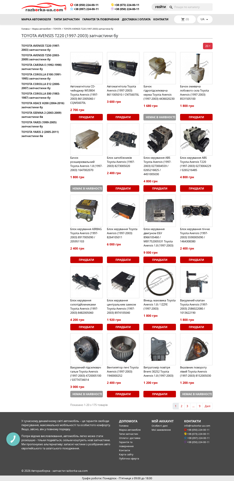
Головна (25, 28)
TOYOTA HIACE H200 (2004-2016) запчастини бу (42, 105)
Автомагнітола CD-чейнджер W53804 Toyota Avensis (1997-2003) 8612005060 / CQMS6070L (84, 94)
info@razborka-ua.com (197, 425)
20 (206, 46)
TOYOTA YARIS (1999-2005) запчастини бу (39, 124)
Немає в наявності (160, 117)
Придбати (86, 117)
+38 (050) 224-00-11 (85, 5)
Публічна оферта (129, 458)
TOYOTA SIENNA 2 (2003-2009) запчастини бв (41, 115)
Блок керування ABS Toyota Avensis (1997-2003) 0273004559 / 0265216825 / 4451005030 (157, 166)
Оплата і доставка (129, 438)
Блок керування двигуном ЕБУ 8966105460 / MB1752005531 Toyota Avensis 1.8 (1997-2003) (158, 237)
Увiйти (160, 7)
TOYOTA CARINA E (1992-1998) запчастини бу (41, 67)
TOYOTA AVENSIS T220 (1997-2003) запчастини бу (40, 48)
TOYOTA (57, 28)
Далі (207, 406)
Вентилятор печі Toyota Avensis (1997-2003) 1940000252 (123, 372)
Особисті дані (160, 425)
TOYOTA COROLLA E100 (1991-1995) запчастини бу (41, 76)
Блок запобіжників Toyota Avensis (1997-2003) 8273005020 (121, 162)
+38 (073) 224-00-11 (126, 5)
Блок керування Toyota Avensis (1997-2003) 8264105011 (122, 233)
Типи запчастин (67, 19)
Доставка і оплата (136, 19)
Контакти (160, 19)
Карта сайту (126, 454)
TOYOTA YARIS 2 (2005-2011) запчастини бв (40, 134)
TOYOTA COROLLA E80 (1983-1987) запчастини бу (40, 96)
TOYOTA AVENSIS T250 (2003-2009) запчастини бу (40, 57)
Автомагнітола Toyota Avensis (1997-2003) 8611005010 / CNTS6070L (123, 90)
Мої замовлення (161, 429)
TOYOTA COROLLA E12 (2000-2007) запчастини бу (40, 86)
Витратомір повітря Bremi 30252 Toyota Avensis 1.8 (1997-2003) (158, 372)
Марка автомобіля (36, 19)
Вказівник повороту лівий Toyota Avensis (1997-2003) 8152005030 (195, 372)
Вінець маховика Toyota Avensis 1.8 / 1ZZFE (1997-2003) (160, 304)
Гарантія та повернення (100, 19)
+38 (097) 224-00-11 (86, 9)
